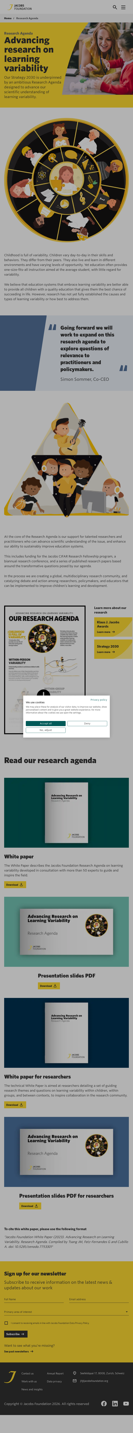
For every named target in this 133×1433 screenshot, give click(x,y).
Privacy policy (99, 699)
